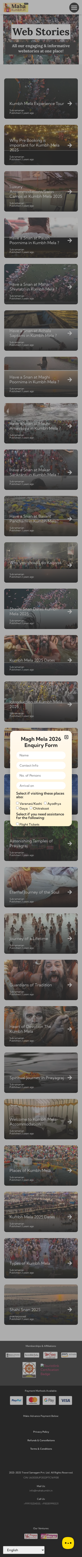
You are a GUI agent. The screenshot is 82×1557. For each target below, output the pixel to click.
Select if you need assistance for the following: (40, 816)
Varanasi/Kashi (31, 804)
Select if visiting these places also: (40, 795)
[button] (66, 737)
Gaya (24, 808)
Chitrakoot (41, 808)
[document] (41, 778)
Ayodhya (54, 804)
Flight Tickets (29, 824)
